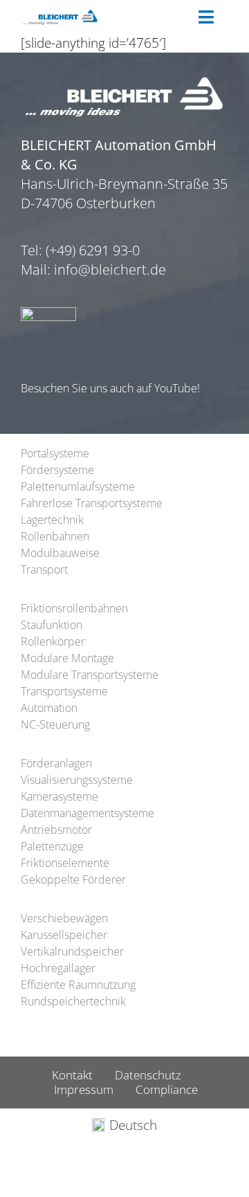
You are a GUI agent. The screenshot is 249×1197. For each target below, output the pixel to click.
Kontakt (72, 1075)
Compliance (167, 1089)
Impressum (83, 1089)
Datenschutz (148, 1075)
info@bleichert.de (110, 269)
